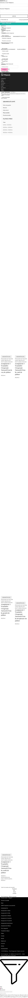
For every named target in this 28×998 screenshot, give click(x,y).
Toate (2, 80)
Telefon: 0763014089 (6, 23)
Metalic (2, 81)
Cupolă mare (5, 61)
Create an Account (11, 21)
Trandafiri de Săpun (5, 930)
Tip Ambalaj (7, 92)
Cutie (2, 86)
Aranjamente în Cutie (7, 42)
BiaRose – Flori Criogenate (10, 951)
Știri (2, 55)
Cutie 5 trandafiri (5, 82)
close (6, 0)
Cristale (2, 935)
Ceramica (3, 83)
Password (5, 8)
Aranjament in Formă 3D (6, 920)
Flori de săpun (21, 49)
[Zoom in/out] (10, 991)
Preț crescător (6, 112)
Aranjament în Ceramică (6, 918)
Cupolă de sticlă (5, 53)
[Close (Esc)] (1, 991)
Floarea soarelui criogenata (8, 33)
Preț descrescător (7, 115)
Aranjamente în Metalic (6, 915)
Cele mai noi (5, 110)
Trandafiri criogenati (6, 27)
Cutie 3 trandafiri (5, 79)
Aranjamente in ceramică (8, 49)
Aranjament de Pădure (6, 925)
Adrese (2, 946)
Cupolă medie (5, 58)
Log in (14, 16)
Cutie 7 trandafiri (5, 84)
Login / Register (4, 59)
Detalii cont (3, 941)
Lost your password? (23, 19)
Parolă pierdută (4, 948)
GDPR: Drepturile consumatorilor (8, 905)
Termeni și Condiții (5, 900)
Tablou (2, 90)
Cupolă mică (4, 56)
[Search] (1, 61)
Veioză (2, 938)
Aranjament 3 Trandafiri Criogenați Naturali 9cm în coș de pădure (6, 368)
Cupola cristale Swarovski (7, 64)
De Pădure (3, 87)
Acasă (2, 92)
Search (4, 69)
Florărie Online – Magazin (6, 897)
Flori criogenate (6, 36)
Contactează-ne (4, 908)
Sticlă (2, 89)
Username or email (7, 2)
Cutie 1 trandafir (5, 76)
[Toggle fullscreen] (7, 991)
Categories (3, 78)
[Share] (4, 991)
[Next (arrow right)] (4, 993)
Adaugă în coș (6, 356)
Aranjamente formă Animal (6, 923)
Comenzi (3, 943)
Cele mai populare (7, 105)
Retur (2, 903)
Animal (2, 84)
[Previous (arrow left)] (1, 993)
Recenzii (5, 107)
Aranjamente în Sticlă (19, 36)
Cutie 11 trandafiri (6, 89)
